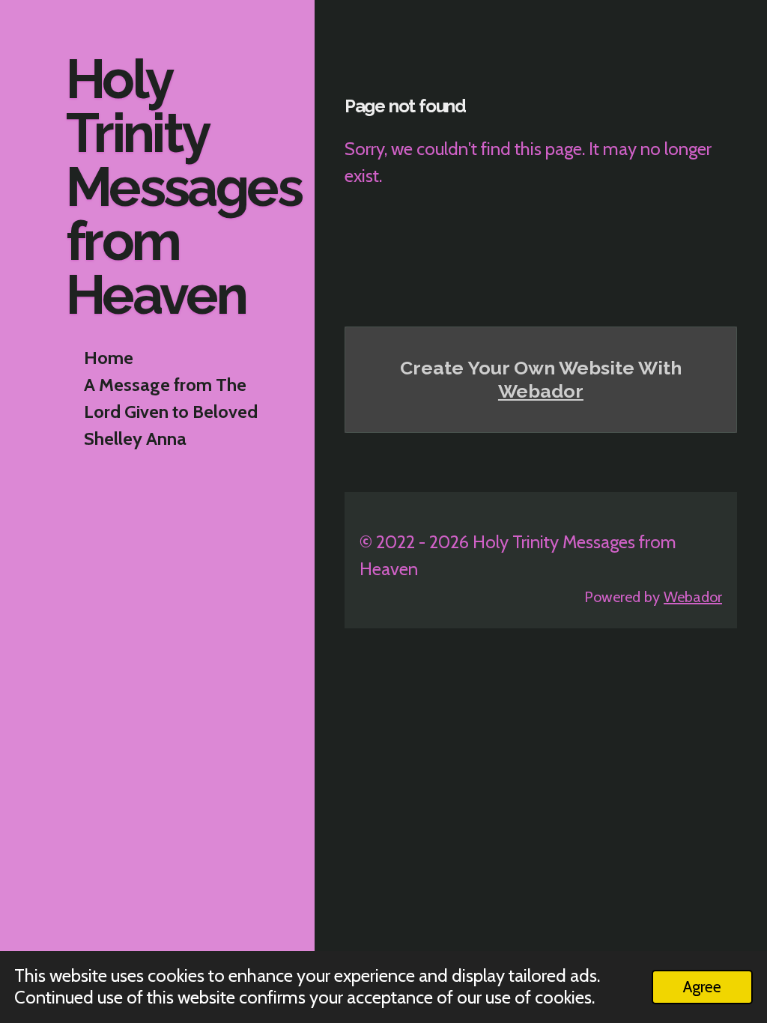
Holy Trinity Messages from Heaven (183, 187)
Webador (540, 391)
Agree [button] (702, 986)
